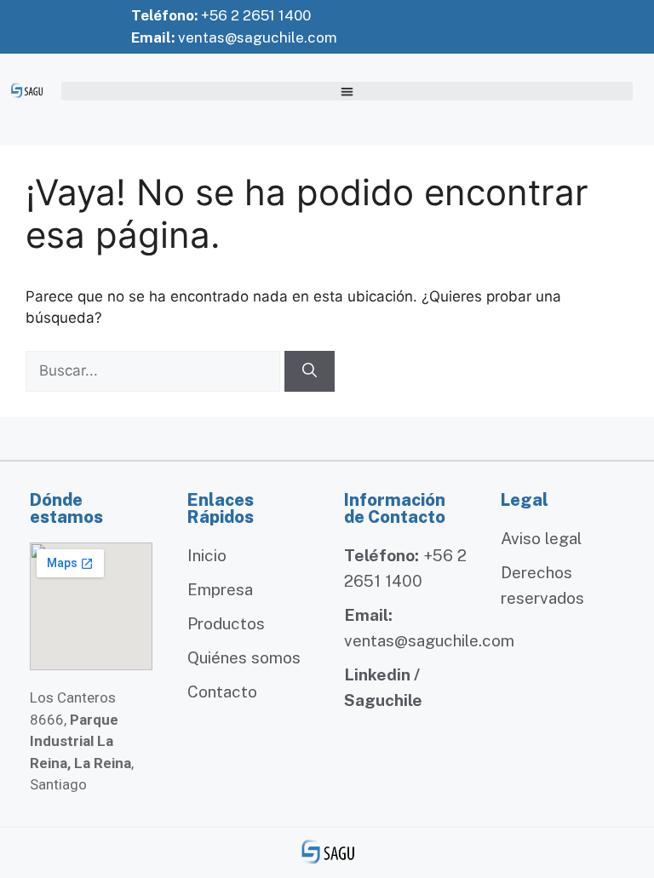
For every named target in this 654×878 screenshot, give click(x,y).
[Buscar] (309, 371)
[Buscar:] (155, 370)
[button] (347, 91)
